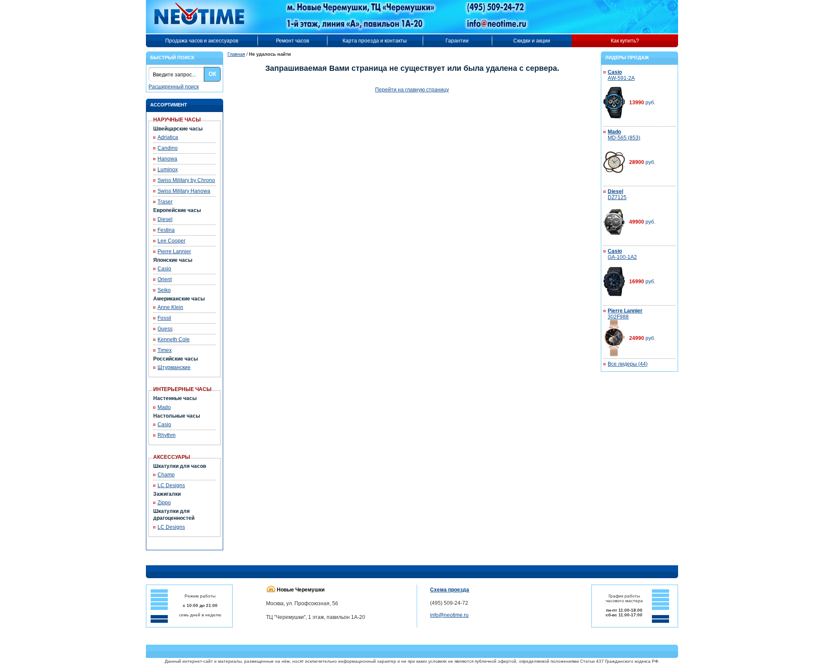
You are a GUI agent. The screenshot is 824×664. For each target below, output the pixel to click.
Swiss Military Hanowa (184, 191)
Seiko (164, 290)
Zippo (164, 503)
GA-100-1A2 (622, 254)
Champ (166, 475)
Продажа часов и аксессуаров (201, 41)
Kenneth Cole (174, 340)
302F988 (625, 314)
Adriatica (168, 137)
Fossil (164, 318)
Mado (164, 407)
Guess (165, 329)
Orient (165, 279)
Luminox (168, 170)
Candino (168, 148)
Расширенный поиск (173, 87)
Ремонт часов (292, 41)
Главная (236, 54)
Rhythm (167, 435)
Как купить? (625, 41)
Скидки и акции (531, 41)
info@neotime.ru (449, 615)
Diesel (165, 219)
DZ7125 (617, 194)
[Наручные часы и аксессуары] (205, 16)
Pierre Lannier (174, 252)
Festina (166, 230)
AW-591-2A (621, 75)
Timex (165, 350)
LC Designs (171, 485)
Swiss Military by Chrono (186, 180)
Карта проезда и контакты (374, 41)
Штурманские (174, 367)
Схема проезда (449, 590)
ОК (212, 74)
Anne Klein (170, 307)
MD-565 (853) (624, 135)
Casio (164, 269)
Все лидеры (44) (628, 364)
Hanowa (167, 159)
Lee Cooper (171, 241)
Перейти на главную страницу (412, 90)
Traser (165, 202)
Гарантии (457, 41)
